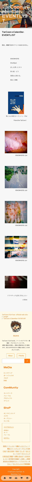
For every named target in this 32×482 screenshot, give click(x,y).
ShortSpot (13, 63)
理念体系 (16, 336)
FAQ (4, 451)
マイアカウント (9, 427)
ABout (10, 355)
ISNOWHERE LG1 (21, 260)
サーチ (22, 451)
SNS (5, 380)
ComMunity (11, 387)
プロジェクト (8, 398)
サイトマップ (26, 454)
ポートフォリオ (9, 375)
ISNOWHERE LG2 (21, 225)
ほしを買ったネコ (16, 67)
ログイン (6, 438)
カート (5, 432)
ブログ (6, 378)
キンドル (6, 421)
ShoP (7, 408)
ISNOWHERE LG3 (21, 190)
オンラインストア (9, 413)
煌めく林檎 (13, 80)
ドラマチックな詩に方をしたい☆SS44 (17, 297)
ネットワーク (8, 393)
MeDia (8, 367)
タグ (18, 454)
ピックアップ (8, 373)
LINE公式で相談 (8, 456)
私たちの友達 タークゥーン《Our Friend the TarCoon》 (16, 118)
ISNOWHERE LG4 (21, 155)
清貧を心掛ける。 (16, 76)
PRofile (21, 355)
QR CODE (10, 451)
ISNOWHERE (14, 59)
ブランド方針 (26, 448)
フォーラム (7, 395)
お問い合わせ (18, 456)
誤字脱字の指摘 (14, 459)
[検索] (27, 361)
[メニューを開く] (26, 4)
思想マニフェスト (8, 446)
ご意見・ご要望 (25, 459)
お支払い (6, 430)
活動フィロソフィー (22, 446)
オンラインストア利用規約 (21, 464)
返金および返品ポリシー (11, 461)
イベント (6, 400)
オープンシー (8, 418)
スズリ (6, 416)
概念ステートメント (13, 448)
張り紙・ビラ (14, 71)
